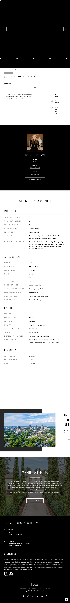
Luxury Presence (45, 588)
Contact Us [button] (35, 501)
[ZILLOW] (42, 596)
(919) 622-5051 (35, 168)
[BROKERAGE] (46, 596)
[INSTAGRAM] (28, 596)
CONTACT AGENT (35, 179)
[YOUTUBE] (37, 596)
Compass (47, 559)
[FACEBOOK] (23, 596)
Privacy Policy (41, 591)
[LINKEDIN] (32, 596)
